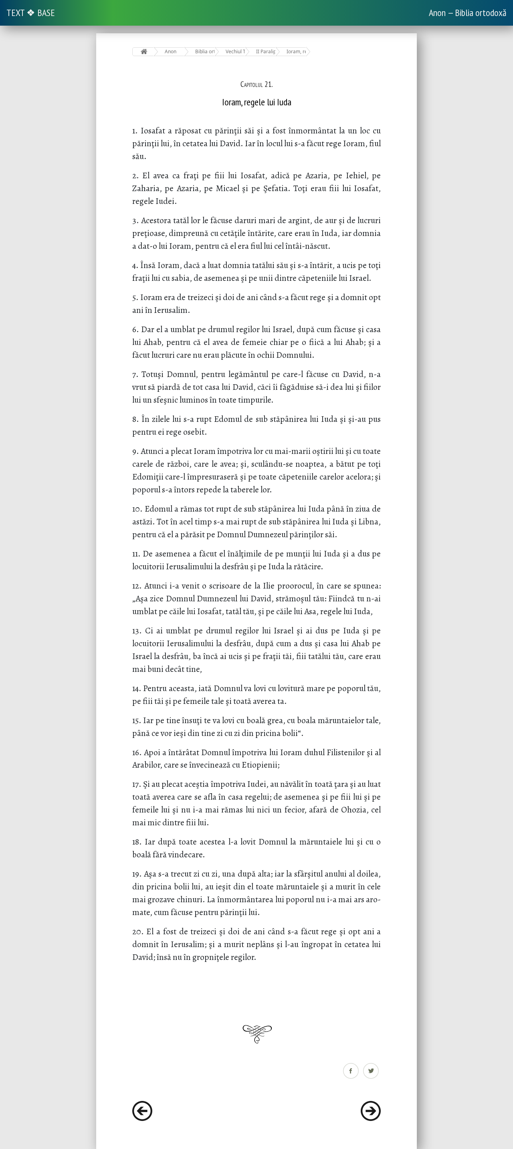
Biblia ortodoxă (205, 51)
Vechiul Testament (235, 51)
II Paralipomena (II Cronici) (266, 51)
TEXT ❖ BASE (30, 12)
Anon (170, 51)
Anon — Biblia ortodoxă (468, 12)
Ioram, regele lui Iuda (296, 51)
